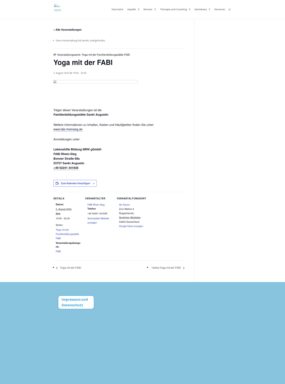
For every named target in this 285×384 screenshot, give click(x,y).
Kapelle (131, 9)
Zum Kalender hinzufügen (75, 183)
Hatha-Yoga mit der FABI (166, 268)
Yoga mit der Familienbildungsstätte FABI (67, 234)
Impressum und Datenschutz (75, 302)
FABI (58, 251)
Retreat (147, 9)
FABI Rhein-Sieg (96, 204)
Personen (219, 9)
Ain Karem (124, 204)
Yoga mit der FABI (70, 268)
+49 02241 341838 (65, 168)
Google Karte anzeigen (131, 226)
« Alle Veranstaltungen (67, 29)
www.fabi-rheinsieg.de (67, 129)
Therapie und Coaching (173, 9)
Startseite (117, 9)
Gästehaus (200, 9)
